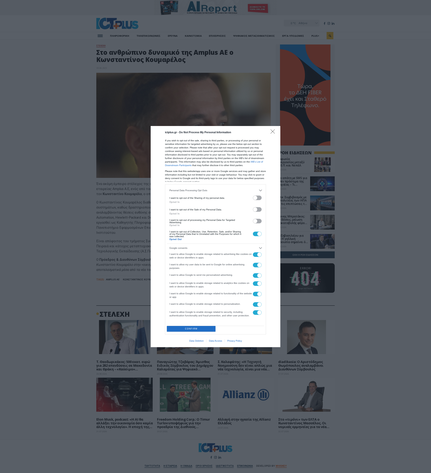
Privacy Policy (234, 340)
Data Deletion (196, 340)
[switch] (257, 198)
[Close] (274, 132)
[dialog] (215, 236)
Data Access (215, 340)
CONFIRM (191, 328)
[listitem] (215, 190)
